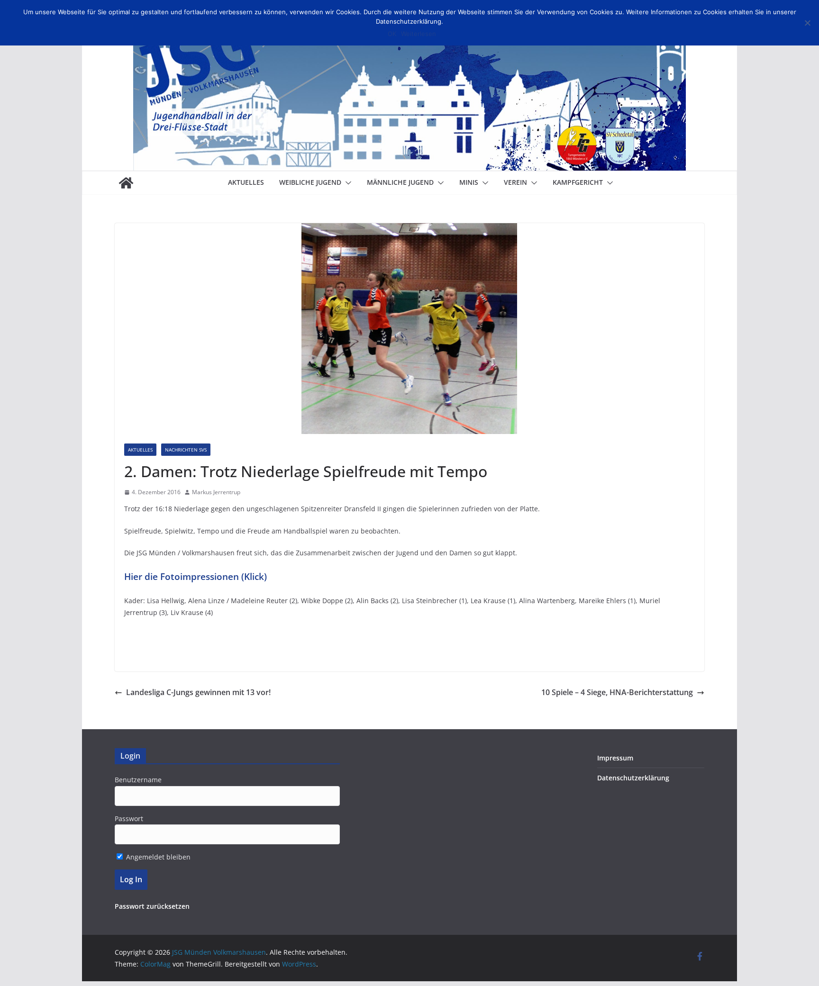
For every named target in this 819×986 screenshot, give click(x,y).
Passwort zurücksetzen (152, 906)
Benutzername (138, 779)
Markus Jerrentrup (216, 492)
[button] (346, 183)
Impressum (615, 757)
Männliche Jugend (400, 182)
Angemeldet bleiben (157, 856)
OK (392, 33)
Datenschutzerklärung (633, 777)
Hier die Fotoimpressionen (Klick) (195, 576)
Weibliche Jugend (310, 182)
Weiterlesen (418, 33)
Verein (515, 182)
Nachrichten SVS (186, 449)
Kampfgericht (578, 182)
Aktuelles (246, 182)
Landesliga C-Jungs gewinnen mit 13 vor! (198, 692)
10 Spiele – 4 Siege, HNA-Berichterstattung (617, 692)
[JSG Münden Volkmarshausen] (126, 183)
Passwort (129, 818)
